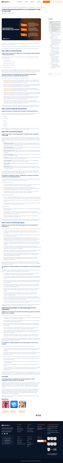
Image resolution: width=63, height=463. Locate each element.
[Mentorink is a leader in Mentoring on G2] (48, 439)
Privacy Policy (19, 440)
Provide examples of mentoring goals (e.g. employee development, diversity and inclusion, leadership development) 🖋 (56, 29)
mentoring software (25, 43)
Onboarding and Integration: (9, 92)
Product (26, 1)
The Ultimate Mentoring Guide (52, 426)
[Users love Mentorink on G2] (48, 450)
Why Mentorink (19, 1)
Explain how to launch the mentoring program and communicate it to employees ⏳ (55, 48)
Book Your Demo (46, 1)
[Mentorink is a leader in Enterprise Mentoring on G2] (55, 439)
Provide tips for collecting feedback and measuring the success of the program (55, 61)
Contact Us (19, 431)
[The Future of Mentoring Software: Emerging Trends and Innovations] (14, 405)
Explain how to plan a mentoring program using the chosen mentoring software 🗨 (55, 39)
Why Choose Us (20, 428)
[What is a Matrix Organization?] (22, 405)
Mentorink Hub (29, 438)
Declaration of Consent (21, 443)
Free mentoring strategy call (56, 1)
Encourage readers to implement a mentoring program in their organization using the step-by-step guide (55, 65)
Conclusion (52, 63)
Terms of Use (19, 438)
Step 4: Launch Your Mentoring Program (54, 46)
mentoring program (32, 72)
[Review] (51, 450)
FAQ (28, 446)
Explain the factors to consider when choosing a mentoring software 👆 (55, 35)
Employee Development (8, 80)
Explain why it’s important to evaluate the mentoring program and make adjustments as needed (55, 58)
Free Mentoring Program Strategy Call (41, 429)
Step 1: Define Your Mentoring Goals (55, 22)
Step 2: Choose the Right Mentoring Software (55, 32)
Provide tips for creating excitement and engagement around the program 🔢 (55, 51)
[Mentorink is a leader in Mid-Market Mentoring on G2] (51, 439)
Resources (38, 1)
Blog (28, 440)
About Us (18, 426)
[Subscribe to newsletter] (45, 441)
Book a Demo (39, 426)
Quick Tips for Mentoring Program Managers (53, 433)
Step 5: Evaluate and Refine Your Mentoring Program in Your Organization (55, 54)
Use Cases (32, 1)
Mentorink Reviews (52, 454)
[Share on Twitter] (38, 415)
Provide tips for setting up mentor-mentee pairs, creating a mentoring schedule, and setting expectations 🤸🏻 (56, 43)
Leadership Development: (8, 88)
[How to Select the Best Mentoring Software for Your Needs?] (6, 405)
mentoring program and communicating (27, 228)
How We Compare (30, 431)
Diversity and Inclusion (8, 84)
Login (28, 426)
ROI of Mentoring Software (30, 444)
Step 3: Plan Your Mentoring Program (54, 37)
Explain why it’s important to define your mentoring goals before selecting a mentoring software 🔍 (55, 25)
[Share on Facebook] (36, 415)
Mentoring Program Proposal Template (52, 429)
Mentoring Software (30, 428)
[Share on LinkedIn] (40, 415)
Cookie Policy (19, 442)
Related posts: (53, 67)
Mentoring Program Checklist (52, 430)
